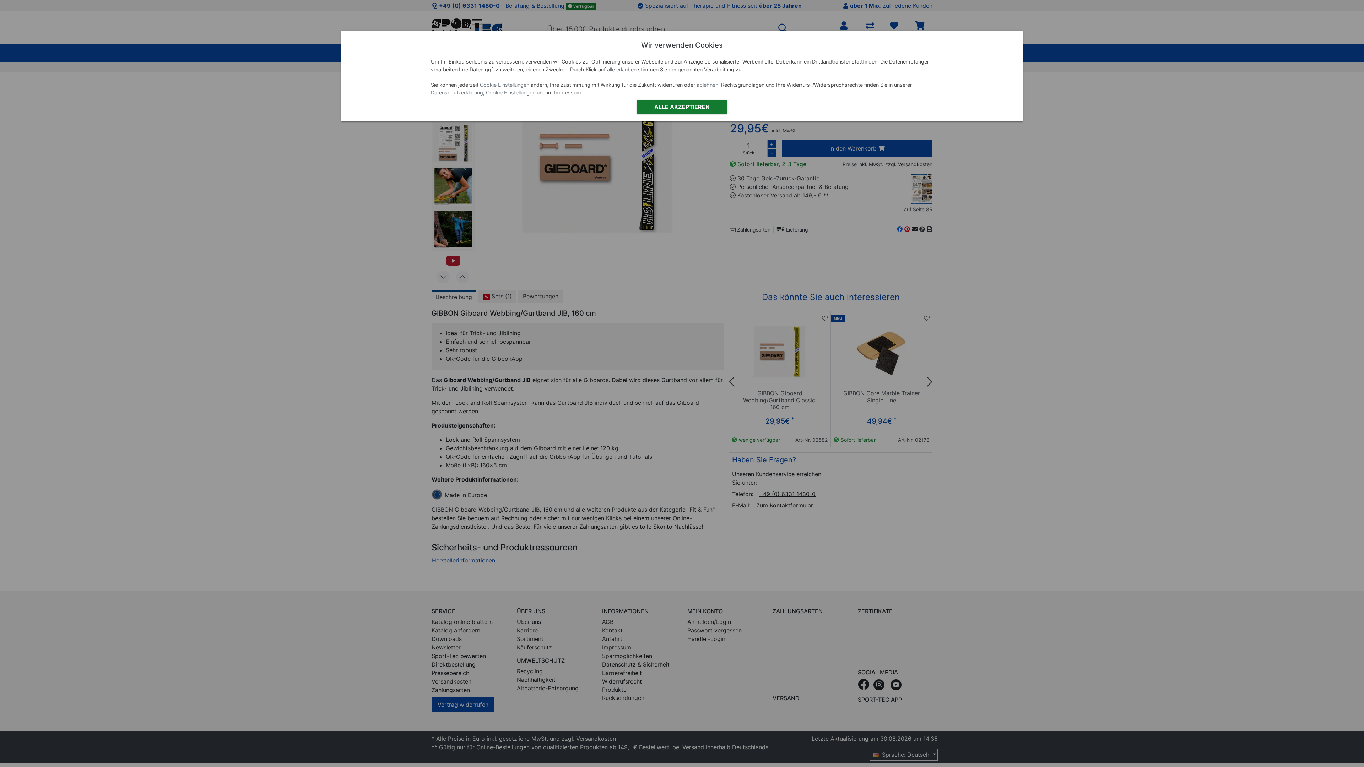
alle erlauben (622, 69)
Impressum (567, 92)
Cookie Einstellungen (504, 85)
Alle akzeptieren (682, 106)
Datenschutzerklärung (457, 92)
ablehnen (707, 85)
